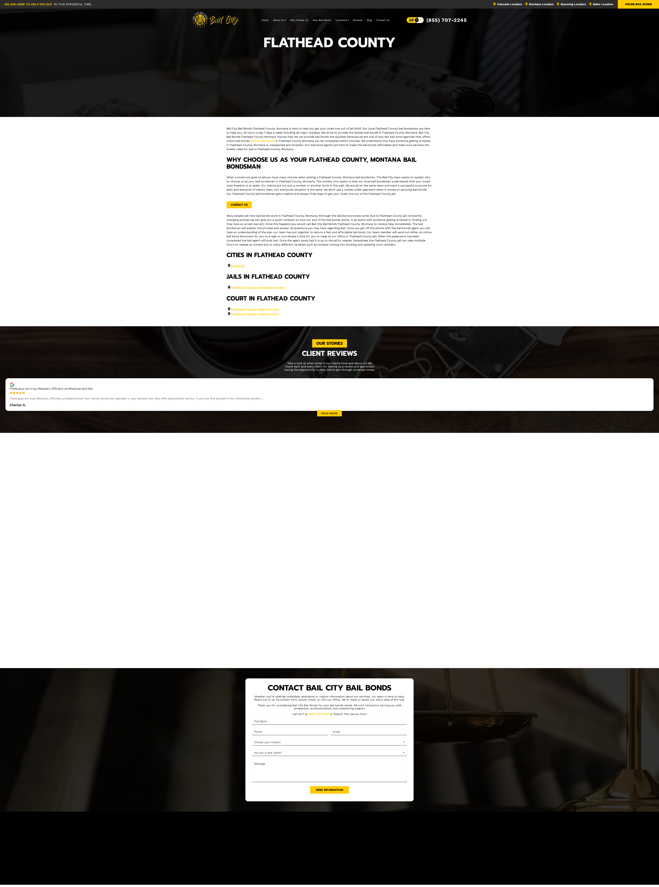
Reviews (357, 20)
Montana (541, 4)
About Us (278, 20)
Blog (369, 20)
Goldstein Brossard (340, 882)
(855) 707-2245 (446, 20)
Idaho (603, 4)
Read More (329, 413)
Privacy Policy (362, 878)
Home (265, 20)
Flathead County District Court (255, 309)
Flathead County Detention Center (258, 287)
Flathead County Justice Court (255, 314)
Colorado (509, 4)
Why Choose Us (299, 20)
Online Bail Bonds (638, 4)
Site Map (393, 860)
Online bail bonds (263, 141)
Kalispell (238, 266)
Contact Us (383, 20)
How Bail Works (322, 20)
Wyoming (573, 4)
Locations (341, 20)
